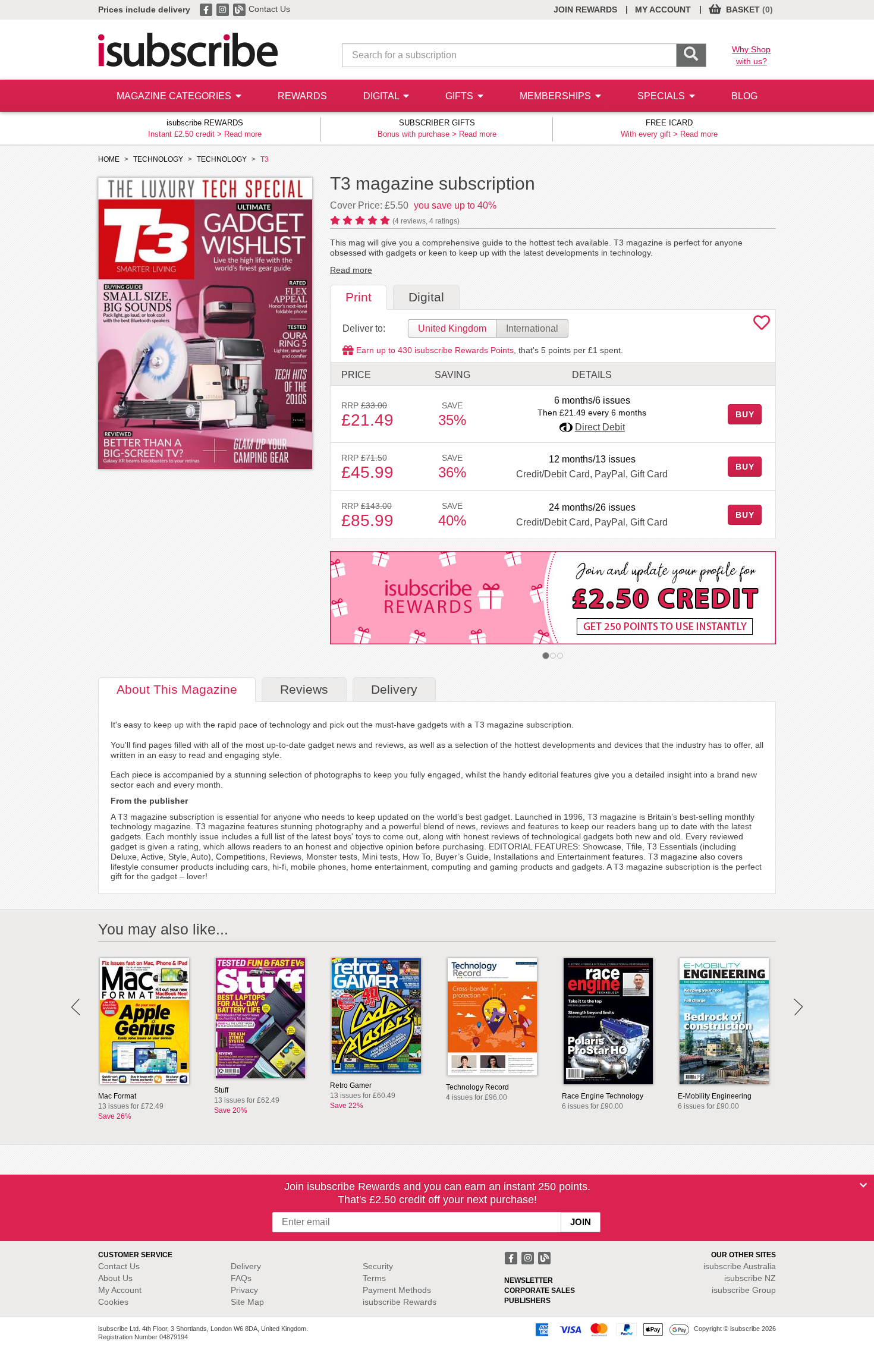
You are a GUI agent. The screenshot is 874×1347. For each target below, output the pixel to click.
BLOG (744, 96)
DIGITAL (382, 96)
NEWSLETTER (528, 1280)
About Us (115, 1278)
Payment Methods (397, 1290)
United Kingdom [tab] (452, 328)
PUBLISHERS (527, 1300)
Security (378, 1266)
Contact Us (269, 9)
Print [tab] (358, 297)
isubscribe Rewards (399, 1302)
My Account (120, 1290)
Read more (243, 134)
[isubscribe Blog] (240, 9)
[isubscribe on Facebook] (207, 9)
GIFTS (460, 96)
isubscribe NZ (750, 1278)
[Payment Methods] (610, 1329)
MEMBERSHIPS (556, 96)
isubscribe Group (744, 1290)
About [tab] (177, 689)
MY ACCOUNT (663, 9)
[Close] (863, 1185)
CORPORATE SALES (539, 1290)
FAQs (241, 1278)
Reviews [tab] (304, 689)
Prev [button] (75, 1007)
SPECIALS (662, 96)
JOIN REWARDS (585, 9)
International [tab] (532, 328)
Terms (374, 1278)
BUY (744, 414)
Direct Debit (600, 427)
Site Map (247, 1302)
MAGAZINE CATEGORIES (175, 96)
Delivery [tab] (394, 689)
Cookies (113, 1302)
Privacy (244, 1290)
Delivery (246, 1266)
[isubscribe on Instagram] (223, 9)
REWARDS (302, 96)
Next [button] (798, 1007)
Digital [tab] (426, 297)
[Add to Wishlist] (761, 326)
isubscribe (739, 1266)
